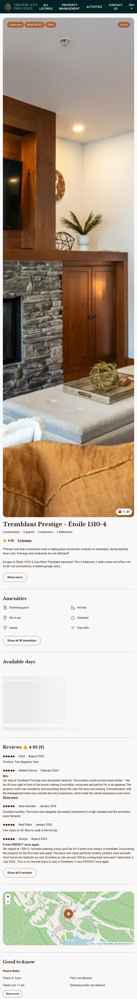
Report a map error (124, 943)
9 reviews (25, 540)
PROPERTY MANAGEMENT (69, 6)
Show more (10, 797)
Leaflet (91, 943)
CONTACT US (116, 6)
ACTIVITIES (94, 7)
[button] (73, 923)
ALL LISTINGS (46, 6)
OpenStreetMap (106, 943)
